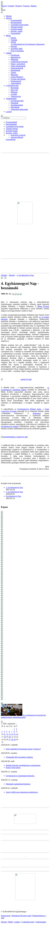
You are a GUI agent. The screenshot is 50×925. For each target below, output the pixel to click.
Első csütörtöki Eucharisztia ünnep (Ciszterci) (23, 749)
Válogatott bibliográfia (19, 109)
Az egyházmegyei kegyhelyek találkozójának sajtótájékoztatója (23, 716)
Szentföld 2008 (16, 49)
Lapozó (9, 112)
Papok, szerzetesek (18, 64)
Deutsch (18, 6)
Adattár (9, 53)
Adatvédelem (16, 83)
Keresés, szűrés (16, 31)
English (11, 6)
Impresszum (5, 916)
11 (5, 734)
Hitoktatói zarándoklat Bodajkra (18, 784)
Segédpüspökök (17, 105)
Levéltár (14, 94)
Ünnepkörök (15, 33)
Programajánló (16, 20)
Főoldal (4, 275)
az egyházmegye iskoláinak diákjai (25, 389)
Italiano (34, 6)
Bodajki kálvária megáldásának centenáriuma (23, 765)
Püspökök (14, 103)
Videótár (14, 40)
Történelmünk (11, 99)
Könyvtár (14, 90)
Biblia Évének (43, 306)
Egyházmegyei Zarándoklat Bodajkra (20, 776)
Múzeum (14, 92)
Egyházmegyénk (17, 101)
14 (12, 734)
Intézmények (16, 57)
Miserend (14, 75)
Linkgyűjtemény (17, 77)
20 (10, 737)
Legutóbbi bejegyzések (19, 25)
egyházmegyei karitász (10, 426)
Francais (26, 6)
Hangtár (14, 46)
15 (15, 734)
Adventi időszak (17, 137)
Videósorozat (16, 96)
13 (10, 734)
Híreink (9, 16)
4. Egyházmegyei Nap (25, 275)
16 (17, 734)
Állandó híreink (17, 27)
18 (5, 737)
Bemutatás (15, 88)
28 (12, 740)
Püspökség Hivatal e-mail (21, 916)
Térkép (13, 72)
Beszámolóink (16, 22)
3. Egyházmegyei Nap (14, 487)
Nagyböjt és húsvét (18, 135)
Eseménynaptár (16, 29)
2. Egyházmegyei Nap (14, 492)
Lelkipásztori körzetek (19, 62)
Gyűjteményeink (12, 85)
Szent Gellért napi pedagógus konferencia (22, 792)
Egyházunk (15, 55)
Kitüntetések (15, 70)
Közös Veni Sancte (13, 768)
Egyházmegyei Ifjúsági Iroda (29, 409)
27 (10, 740)
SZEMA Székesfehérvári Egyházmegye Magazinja (28, 43)
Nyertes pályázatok (18, 79)
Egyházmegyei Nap (13, 496)
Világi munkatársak (18, 66)
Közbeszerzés (16, 81)
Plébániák (14, 59)
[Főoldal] (2, 4)
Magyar (4, 6)
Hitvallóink (15, 107)
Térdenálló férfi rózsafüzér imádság (19, 757)
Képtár (13, 38)
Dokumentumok (17, 68)
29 (15, 740)
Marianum (37, 413)
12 (7, 734)
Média (8, 36)
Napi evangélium (17, 51)
